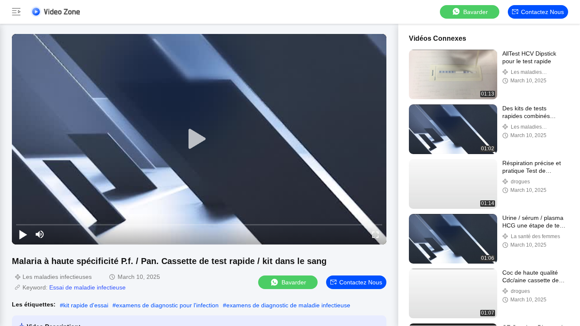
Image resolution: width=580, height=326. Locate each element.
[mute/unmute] (39, 234)
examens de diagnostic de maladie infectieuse (288, 305)
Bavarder (475, 11)
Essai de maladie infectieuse (87, 287)
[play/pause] (22, 234)
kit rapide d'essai (85, 305)
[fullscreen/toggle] (375, 234)
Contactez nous (542, 11)
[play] (199, 139)
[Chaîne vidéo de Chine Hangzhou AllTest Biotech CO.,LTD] (55, 11)
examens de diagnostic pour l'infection (167, 305)
